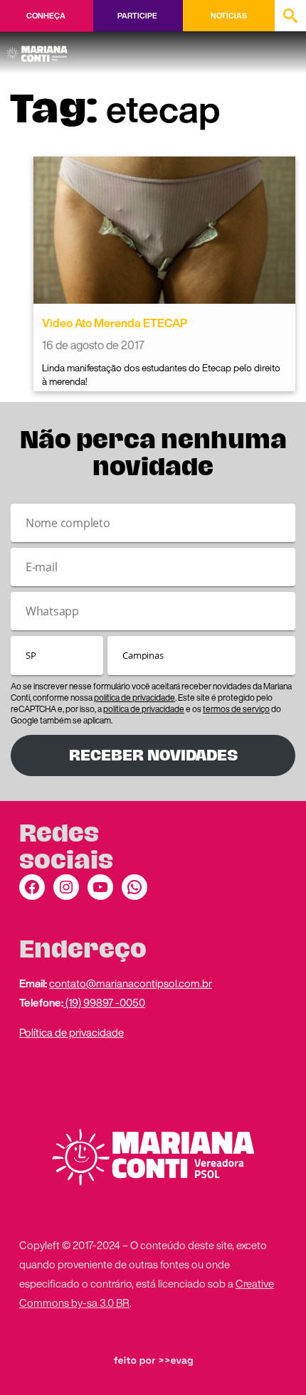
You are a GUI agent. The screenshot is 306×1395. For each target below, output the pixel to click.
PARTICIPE (137, 15)
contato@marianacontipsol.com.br (130, 983)
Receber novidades (153, 755)
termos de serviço (236, 709)
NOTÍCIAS (229, 15)
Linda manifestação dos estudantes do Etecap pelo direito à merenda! (161, 374)
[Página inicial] (39, 49)
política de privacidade (134, 697)
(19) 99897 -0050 (104, 1002)
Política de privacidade (71, 1032)
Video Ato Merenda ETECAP (114, 322)
